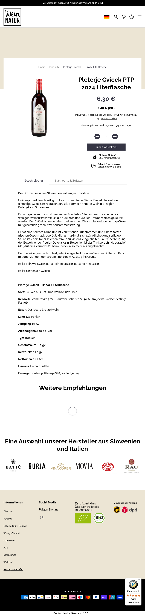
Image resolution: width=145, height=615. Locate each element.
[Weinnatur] (12, 16)
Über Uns (8, 511)
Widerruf (8, 562)
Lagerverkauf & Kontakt (15, 526)
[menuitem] (116, 16)
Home (41, 67)
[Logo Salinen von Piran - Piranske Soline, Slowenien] (108, 466)
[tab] (33, 180)
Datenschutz (10, 555)
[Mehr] (115, 136)
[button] (116, 16)
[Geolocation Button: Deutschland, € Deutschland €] (107, 16)
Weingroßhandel (12, 533)
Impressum (9, 540)
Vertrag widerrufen (13, 569)
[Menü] (139, 580)
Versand (8, 519)
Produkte (54, 67)
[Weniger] (97, 136)
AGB (6, 548)
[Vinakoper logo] (61, 466)
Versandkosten (109, 118)
